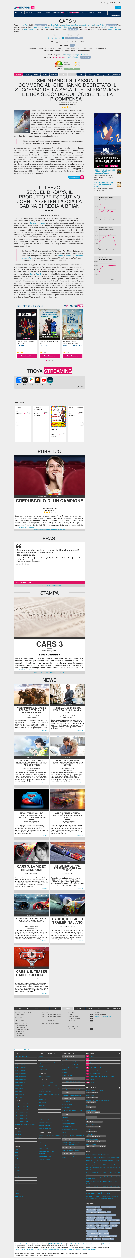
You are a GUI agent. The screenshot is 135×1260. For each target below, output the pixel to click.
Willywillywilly (20, 1020)
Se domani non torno (44, 1125)
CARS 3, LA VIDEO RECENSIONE (31, 868)
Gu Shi (40, 1143)
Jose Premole (76, 25)
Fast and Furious (103, 1231)
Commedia (57, 27)
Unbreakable (113, 1225)
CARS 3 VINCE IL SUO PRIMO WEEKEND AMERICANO (31, 919)
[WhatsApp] (59, 38)
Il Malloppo (65, 1117)
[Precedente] (17, 424)
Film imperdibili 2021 (20, 1070)
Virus (97, 1225)
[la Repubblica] (111, 4)
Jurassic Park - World (113, 1220)
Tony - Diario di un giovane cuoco (71, 1081)
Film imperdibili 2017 (20, 1082)
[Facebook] (49, 38)
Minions (89, 1207)
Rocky (111, 1239)
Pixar (72, 45)
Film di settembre (19, 1094)
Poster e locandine (75, 1019)
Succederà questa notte (45, 1128)
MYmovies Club (107, 1244)
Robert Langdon (91, 1228)
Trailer (81, 74)
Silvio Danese (20, 1035)
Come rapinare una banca (69, 1129)
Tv (65, 1244)
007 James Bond (114, 1223)
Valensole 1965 (43, 1069)
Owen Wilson (55, 25)
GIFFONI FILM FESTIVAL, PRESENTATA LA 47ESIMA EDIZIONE (67, 868)
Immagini (72, 1021)
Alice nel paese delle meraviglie (108, 1236)
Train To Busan (66, 1101)
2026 (20, 1056)
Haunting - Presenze (92, 1124)
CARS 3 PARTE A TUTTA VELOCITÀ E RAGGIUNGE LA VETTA (67, 815)
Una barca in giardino (72, 346)
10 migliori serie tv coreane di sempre (25, 1124)
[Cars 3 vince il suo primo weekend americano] (31, 913)
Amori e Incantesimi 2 (44, 1108)
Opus (109, 1212)
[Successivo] (81, 424)
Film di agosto (18, 1091)
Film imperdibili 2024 (20, 1062)
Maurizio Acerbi (20, 1031)
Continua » (45, 730)
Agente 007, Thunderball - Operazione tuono (98, 1100)
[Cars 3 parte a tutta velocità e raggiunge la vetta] (67, 808)
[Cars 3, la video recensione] (31, 861)
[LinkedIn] (56, 38)
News (36, 74)
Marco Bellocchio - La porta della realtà (73, 1090)
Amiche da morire (91, 1110)
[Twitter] (52, 38)
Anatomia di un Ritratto (45, 1156)
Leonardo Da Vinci (100, 1220)
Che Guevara (97, 1239)
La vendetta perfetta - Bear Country (72, 1065)
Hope (40, 1111)
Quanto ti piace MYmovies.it (22, 1050)
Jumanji (88, 1115)
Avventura (48, 27)
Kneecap (43, 346)
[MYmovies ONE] (73, 306)
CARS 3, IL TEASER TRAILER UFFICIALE (32, 973)
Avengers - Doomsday (45, 1091)
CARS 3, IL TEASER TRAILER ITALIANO (67, 921)
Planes (60, 255)
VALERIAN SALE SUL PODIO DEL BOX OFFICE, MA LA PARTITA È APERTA (31, 710)
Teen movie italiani (92, 1231)
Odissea (92, 1059)
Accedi (118, 8)
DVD (69, 57)
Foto (98, 74)
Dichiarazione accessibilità (77, 1249)
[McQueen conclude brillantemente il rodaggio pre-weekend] (31, 808)
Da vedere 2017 (40, 25)
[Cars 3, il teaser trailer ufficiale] (31, 966)
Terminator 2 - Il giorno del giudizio (71, 1095)
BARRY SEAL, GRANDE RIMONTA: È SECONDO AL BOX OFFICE (67, 762)
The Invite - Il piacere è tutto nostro (48, 1083)
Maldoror (41, 1066)
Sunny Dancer (66, 1107)
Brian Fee (24, 25)
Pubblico (54, 74)
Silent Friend (65, 1120)
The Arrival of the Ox (44, 1159)
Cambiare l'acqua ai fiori (45, 1122)
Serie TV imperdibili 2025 (22, 1104)
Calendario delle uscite (45, 1076)
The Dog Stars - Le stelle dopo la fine (72, 1059)
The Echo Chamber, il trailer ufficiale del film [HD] (99, 1189)
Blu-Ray (76, 57)
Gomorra (103, 1207)
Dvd (62, 1244)
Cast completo (111, 25)
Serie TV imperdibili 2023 (22, 1109)
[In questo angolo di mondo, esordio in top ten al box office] (31, 756)
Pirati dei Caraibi (104, 1223)
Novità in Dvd (18, 1097)
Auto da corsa (90, 1225)
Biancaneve (112, 1215)
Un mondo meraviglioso (68, 1123)
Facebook (72, 1029)
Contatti (23, 1249)
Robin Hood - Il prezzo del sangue (99, 1070)
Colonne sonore (96, 1244)
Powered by (75, 386)
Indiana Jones (104, 1225)
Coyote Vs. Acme (67, 1104)
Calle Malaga (42, 1102)
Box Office (70, 1244)
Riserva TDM (64, 1249)
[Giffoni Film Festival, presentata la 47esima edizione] (67, 861)
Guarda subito (26, 356)
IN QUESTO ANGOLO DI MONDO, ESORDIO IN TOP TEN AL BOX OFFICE (31, 762)
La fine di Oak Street (95, 1068)
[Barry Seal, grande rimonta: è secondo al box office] (67, 756)
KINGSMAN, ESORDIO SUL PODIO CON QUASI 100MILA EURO (67, 710)
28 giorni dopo (111, 1207)
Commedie (18, 1131)
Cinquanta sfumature (92, 1223)
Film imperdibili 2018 (20, 1079)
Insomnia (88, 1105)
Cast (27, 74)
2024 (27, 1056)
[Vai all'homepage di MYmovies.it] (24, 9)
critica (110, 29)
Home (17, 1244)
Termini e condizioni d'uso (51, 1249)
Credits (17, 1249)
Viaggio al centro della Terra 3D (95, 1090)
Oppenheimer (100, 1217)
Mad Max (89, 1239)
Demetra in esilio (43, 1148)
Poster (90, 74)
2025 (23, 1056)
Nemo (43, 223)
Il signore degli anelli (92, 1236)
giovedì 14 (105, 27)
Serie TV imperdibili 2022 (22, 1112)
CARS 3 (49, 643)
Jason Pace (65, 25)
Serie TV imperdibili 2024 (22, 1107)
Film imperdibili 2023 (20, 1065)
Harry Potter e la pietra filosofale (71, 1062)
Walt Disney (28, 29)
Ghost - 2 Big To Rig (67, 1075)
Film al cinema (19, 1088)
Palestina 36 (42, 1105)
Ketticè (64, 1132)
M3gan (99, 1209)
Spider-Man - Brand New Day (97, 1062)
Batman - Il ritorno (91, 1120)
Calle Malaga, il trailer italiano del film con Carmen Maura (102, 1164)
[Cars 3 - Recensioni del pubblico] (49, 494)
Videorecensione (74, 1017)
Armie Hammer (87, 25)
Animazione (38, 27)
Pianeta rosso (90, 1095)
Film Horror (18, 1137)
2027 (16, 1056)
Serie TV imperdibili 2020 (22, 1118)
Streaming (116, 74)
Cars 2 (38, 274)
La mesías (21, 346)
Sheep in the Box (67, 1087)
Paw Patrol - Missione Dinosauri (71, 1150)
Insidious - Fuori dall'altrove (46, 1059)
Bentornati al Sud (43, 1117)
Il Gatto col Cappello (44, 1119)
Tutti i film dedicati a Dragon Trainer (96, 1212)
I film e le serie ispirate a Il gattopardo (97, 1215)
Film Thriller (18, 1134)
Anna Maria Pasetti (21, 1025)
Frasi (107, 74)
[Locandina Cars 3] (22, 133)
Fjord (40, 1114)
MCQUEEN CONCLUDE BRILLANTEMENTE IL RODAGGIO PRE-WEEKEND (32, 815)
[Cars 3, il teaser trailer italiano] (67, 913)
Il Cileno (64, 1084)
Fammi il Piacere (67, 1126)
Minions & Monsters (95, 1073)
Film (34, 1244)
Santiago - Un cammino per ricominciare (49, 1088)
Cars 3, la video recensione (50, 1023)
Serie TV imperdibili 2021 (22, 1115)
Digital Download (81, 55)
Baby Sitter (109, 1217)
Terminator (105, 1239)
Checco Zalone (91, 1217)
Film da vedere (19, 1085)
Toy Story (33, 223)
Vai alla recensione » (26, 527)
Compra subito (85, 57)
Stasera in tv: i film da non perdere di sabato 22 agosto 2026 (102, 1157)
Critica (45, 74)
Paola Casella (20, 1015)
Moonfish (41, 1140)
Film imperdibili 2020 (20, 1073)
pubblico (117, 29)
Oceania (41, 1056)
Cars (31, 274)
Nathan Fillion (99, 25)
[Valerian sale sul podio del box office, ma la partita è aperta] (31, 703)
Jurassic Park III (90, 1134)
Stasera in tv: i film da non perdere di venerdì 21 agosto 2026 (102, 1186)
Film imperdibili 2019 (20, 1076)
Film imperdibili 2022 (20, 1068)
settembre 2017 (115, 27)
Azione (16, 1143)
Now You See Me (91, 1209)
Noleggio (67, 55)
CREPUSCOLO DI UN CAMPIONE (49, 501)
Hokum (92, 1082)
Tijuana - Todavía (43, 1145)
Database (29, 1244)
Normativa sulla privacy (34, 1249)
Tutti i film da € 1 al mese (29, 305)
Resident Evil (42, 1099)
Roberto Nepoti (20, 1027)
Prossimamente (80, 1244)
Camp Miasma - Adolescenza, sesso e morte (102, 1076)
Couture (64, 1072)
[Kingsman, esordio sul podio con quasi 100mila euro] (67, 703)
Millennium (108, 1228)
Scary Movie (96, 1207)
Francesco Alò (20, 1033)
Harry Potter (100, 1228)
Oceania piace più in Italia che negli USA (97, 1154)
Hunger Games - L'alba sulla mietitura (49, 1086)
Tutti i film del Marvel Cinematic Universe (98, 1233)
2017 (70, 27)
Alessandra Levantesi (22, 1029)
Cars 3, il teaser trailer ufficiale (52, 1017)
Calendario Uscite (42, 1244)
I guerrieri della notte (92, 1139)
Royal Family (90, 1220)
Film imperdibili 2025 (20, 1059)
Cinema (22, 1244)
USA (65, 27)
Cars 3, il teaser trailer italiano (51, 1015)
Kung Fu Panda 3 (91, 1144)
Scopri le (49, 530)
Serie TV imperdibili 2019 (22, 1121)
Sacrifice (92, 1079)
